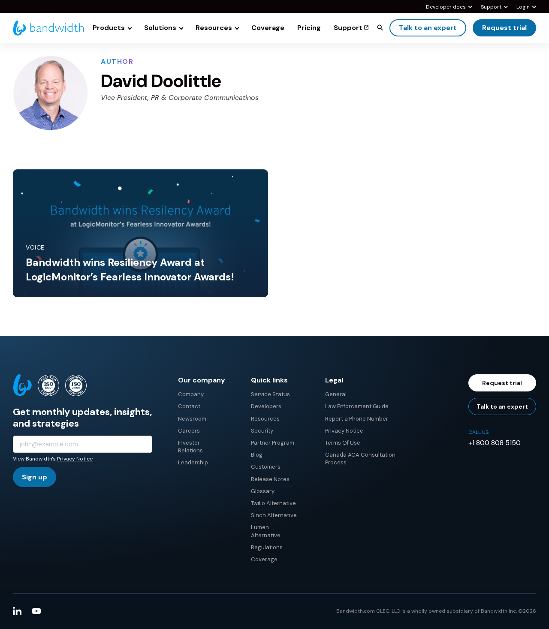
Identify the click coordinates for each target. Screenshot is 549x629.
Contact (189, 406)
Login (523, 7)
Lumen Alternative (266, 531)
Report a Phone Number (356, 418)
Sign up (34, 477)
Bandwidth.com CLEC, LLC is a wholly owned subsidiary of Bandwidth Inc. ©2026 (436, 611)
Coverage (264, 559)
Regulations (267, 547)
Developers (266, 406)
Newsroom (192, 418)
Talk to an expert (428, 27)
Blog (256, 454)
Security (262, 430)
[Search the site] (380, 27)
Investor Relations (190, 446)
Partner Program (272, 442)
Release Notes (270, 479)
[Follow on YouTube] (36, 611)
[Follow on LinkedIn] (17, 611)
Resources (265, 418)
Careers (189, 430)
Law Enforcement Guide (357, 406)
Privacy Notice (75, 458)
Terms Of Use (342, 442)
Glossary (262, 491)
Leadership (193, 462)
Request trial (504, 27)
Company (191, 394)
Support (491, 7)
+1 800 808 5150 (494, 442)
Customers (266, 466)
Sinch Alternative (274, 515)
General (336, 394)
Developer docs (446, 7)
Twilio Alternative (273, 503)
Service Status (270, 394)
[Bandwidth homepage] (48, 28)
